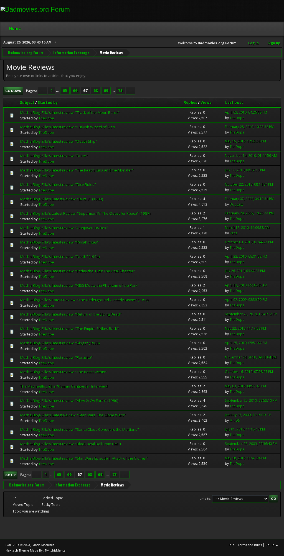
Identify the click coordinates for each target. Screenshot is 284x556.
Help (230, 545)
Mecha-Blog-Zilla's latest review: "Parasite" (56, 357)
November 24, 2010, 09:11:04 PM (251, 357)
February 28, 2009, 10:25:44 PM (249, 213)
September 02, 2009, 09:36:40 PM (251, 443)
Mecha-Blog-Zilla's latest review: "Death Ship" (58, 141)
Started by (48, 102)
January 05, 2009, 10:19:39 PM (248, 414)
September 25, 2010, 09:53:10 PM (251, 400)
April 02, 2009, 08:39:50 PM (246, 299)
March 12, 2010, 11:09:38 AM (247, 227)
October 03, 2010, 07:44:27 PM (249, 242)
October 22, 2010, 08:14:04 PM (249, 184)
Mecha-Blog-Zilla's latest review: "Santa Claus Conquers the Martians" (79, 429)
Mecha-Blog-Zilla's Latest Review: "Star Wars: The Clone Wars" (73, 414)
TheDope (46, 118)
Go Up (10, 475)
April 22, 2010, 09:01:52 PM (246, 256)
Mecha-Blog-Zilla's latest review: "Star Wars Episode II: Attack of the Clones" (84, 458)
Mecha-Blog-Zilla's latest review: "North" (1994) (60, 256)
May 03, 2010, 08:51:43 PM (245, 386)
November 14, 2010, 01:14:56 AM (251, 155)
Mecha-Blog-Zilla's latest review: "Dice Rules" (58, 184)
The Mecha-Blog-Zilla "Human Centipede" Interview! (64, 386)
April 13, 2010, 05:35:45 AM (246, 285)
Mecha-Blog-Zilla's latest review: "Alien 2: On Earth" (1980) (69, 400)
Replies (190, 102)
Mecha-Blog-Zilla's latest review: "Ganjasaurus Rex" (64, 227)
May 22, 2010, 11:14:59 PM (245, 328)
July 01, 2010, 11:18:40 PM (245, 429)
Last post (234, 102)
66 (75, 90)
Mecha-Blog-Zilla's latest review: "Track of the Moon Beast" (70, 112)
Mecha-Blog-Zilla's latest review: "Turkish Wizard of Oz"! (67, 126)
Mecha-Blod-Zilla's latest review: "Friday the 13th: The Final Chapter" (77, 270)
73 (120, 90)
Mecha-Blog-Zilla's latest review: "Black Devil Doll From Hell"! (70, 443)
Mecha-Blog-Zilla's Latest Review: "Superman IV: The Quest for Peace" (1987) (85, 213)
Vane (233, 233)
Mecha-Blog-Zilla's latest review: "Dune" (54, 155)
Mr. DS (235, 420)
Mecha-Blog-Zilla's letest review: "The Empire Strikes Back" (69, 328)
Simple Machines (43, 545)
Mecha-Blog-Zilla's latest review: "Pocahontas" (59, 242)
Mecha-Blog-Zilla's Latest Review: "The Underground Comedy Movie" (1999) (84, 299)
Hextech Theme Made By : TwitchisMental (36, 550)
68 (95, 90)
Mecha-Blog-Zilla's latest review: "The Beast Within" (63, 371)
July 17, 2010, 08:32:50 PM (245, 170)
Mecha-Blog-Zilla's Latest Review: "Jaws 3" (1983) (61, 198)
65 (65, 90)
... (58, 90)
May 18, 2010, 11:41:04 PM (245, 458)
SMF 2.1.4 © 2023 (18, 545)
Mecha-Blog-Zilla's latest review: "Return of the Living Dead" (70, 314)
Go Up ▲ (271, 545)
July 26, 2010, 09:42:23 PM (245, 270)
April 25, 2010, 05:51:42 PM (246, 342)
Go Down (13, 91)
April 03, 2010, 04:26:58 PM (246, 112)
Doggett (236, 204)
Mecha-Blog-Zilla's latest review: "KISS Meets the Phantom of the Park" (79, 285)
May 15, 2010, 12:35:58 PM (245, 141)
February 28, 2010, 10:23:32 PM (249, 126)
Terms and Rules (250, 545)
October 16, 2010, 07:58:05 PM (249, 371)
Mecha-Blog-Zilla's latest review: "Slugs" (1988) (60, 342)
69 (106, 90)
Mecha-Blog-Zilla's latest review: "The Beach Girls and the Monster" (77, 170)
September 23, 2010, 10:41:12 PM (251, 314)
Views (206, 102)
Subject (27, 102)
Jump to (204, 498)
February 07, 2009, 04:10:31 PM (249, 198)
